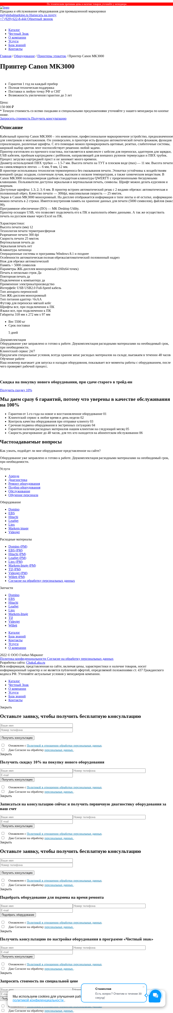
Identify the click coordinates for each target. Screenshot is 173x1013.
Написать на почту (43, 15)
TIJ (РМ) (14, 569)
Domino (13, 509)
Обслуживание (19, 491)
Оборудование (24, 56)
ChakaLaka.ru (35, 662)
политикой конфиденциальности (38, 1000)
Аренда (13, 476)
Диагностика (17, 480)
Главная (5, 56)
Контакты (15, 49)
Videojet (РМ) (17, 573)
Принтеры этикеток (51, 56)
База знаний (17, 45)
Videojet (14, 532)
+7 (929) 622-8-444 (13, 19)
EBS (11, 513)
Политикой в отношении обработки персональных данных (64, 745)
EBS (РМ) (15, 550)
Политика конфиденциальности (23, 658)
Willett (12, 625)
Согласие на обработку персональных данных (41, 580)
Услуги (13, 41)
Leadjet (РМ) (17, 558)
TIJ (10, 618)
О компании (17, 37)
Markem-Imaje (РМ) (22, 565)
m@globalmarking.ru (14, 15)
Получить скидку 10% (16, 390)
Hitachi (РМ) (17, 554)
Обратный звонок (40, 19)
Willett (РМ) (16, 577)
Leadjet (13, 521)
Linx (11, 524)
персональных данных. (59, 750)
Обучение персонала (23, 495)
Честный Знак (18, 33)
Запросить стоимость (15, 118)
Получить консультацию (48, 118)
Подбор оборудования (24, 487)
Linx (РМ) (15, 561)
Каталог (14, 30)
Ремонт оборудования (24, 483)
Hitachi (13, 517)
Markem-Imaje (18, 614)
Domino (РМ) (17, 546)
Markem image (18, 528)
